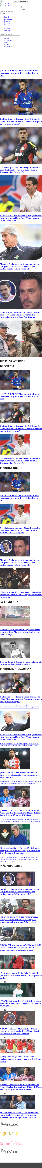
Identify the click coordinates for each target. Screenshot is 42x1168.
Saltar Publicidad (21, 1)
